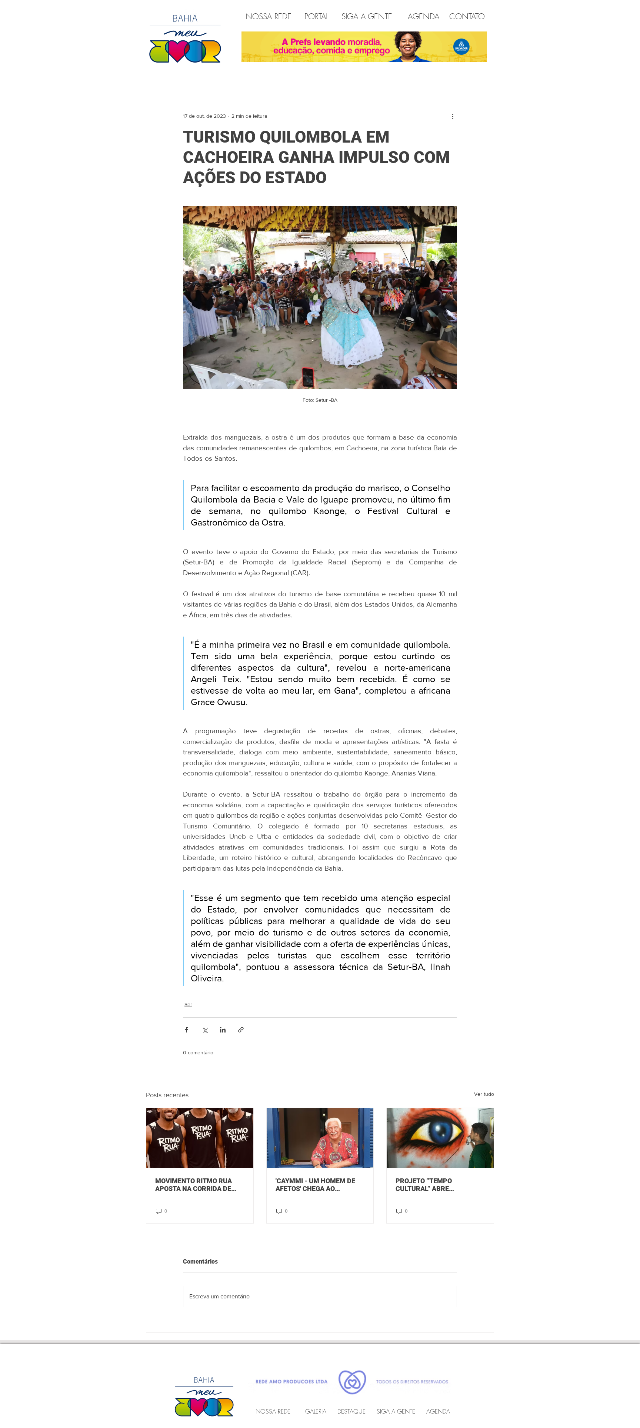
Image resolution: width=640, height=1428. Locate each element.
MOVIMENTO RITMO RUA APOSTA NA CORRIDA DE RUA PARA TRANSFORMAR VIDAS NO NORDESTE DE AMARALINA (196, 1184)
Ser (188, 1004)
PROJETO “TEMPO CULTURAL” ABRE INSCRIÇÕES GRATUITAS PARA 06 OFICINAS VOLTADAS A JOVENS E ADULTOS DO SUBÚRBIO (433, 1184)
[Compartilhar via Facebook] (186, 1029)
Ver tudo (484, 1094)
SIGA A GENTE (366, 16)
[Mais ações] (452, 115)
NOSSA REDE (270, 16)
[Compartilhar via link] (240, 1029)
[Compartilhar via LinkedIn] (222, 1029)
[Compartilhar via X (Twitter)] (204, 1029)
